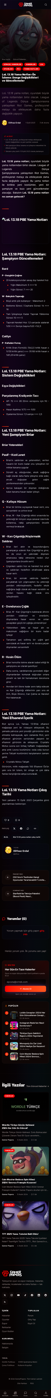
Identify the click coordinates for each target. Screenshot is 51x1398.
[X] (5, 1295)
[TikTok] (25, 1295)
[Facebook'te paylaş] (21, 828)
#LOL (6, 837)
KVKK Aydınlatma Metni (27, 1362)
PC (18, 69)
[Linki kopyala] (35, 828)
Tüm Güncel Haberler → (37, 1086)
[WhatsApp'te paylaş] (28, 828)
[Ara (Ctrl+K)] (46, 5)
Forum (30, 1315)
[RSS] (5, 1302)
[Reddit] (45, 1295)
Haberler (31, 64)
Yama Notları (31, 69)
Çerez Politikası (8, 1365)
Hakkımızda (7, 1343)
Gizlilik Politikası (8, 1362)
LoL (42, 64)
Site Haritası (22, 1383)
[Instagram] (11, 1295)
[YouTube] (18, 1295)
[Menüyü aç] (5, 5)
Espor (4, 1323)
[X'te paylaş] (14, 828)
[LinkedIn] (39, 1295)
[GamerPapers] (25, 5)
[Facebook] (32, 1295)
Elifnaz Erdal (21, 851)
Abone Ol (27, 989)
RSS (32, 1383)
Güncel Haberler (19, 59)
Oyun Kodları (8, 1331)
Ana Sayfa (6, 59)
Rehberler (6, 1327)
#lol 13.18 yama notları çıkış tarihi (26, 837)
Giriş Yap (32, 1319)
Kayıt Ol (31, 1323)
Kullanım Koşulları (25, 1365)
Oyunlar (8, 69)
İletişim (5, 1347)
